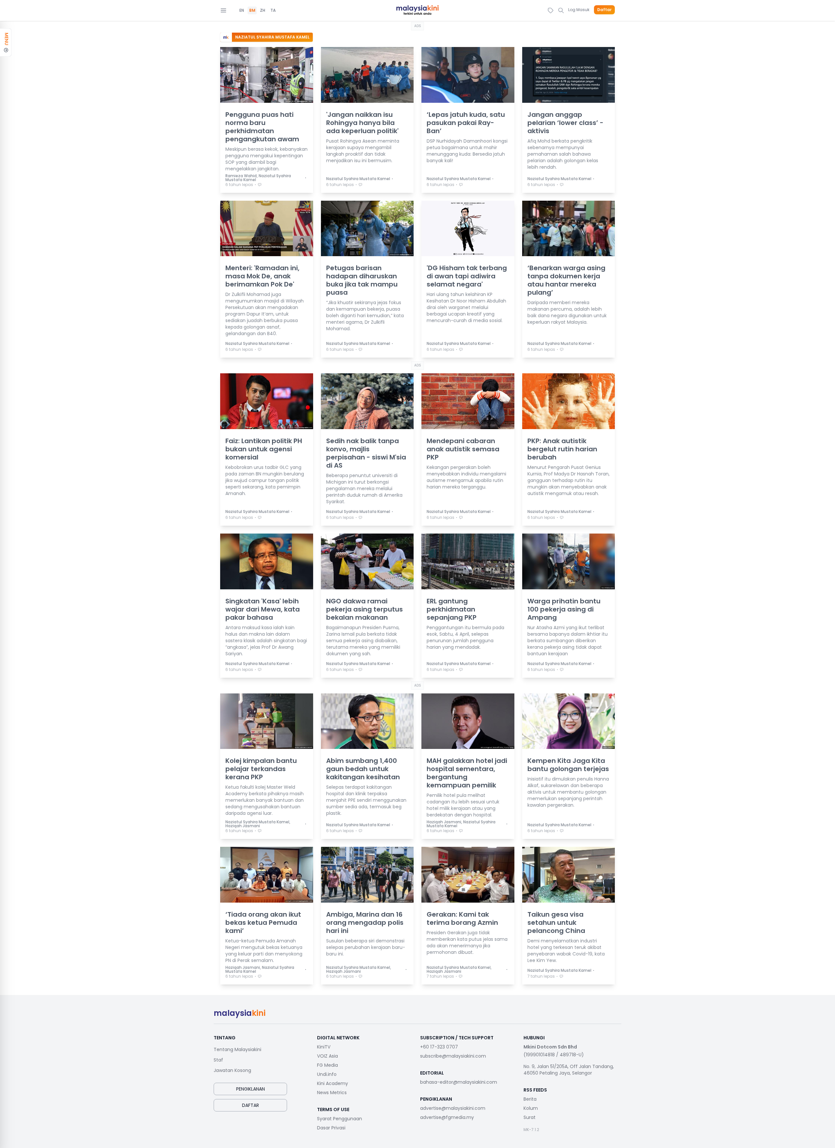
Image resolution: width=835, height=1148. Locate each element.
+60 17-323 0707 (439, 1047)
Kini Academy (332, 1083)
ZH (262, 10)
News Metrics (332, 1092)
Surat (530, 1117)
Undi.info (327, 1074)
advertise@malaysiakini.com (452, 1108)
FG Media (327, 1065)
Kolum (531, 1108)
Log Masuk (578, 9)
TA (273, 10)
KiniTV (323, 1047)
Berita (530, 1099)
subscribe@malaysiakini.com (453, 1056)
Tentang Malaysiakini (237, 1049)
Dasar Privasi (331, 1128)
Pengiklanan (250, 1089)
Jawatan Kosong (232, 1070)
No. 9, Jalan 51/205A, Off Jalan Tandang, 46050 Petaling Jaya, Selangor (569, 1069)
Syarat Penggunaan (339, 1118)
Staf (218, 1060)
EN (241, 10)
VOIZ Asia (327, 1056)
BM (252, 10)
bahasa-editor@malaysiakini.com (458, 1082)
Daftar (604, 9)
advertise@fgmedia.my (447, 1117)
